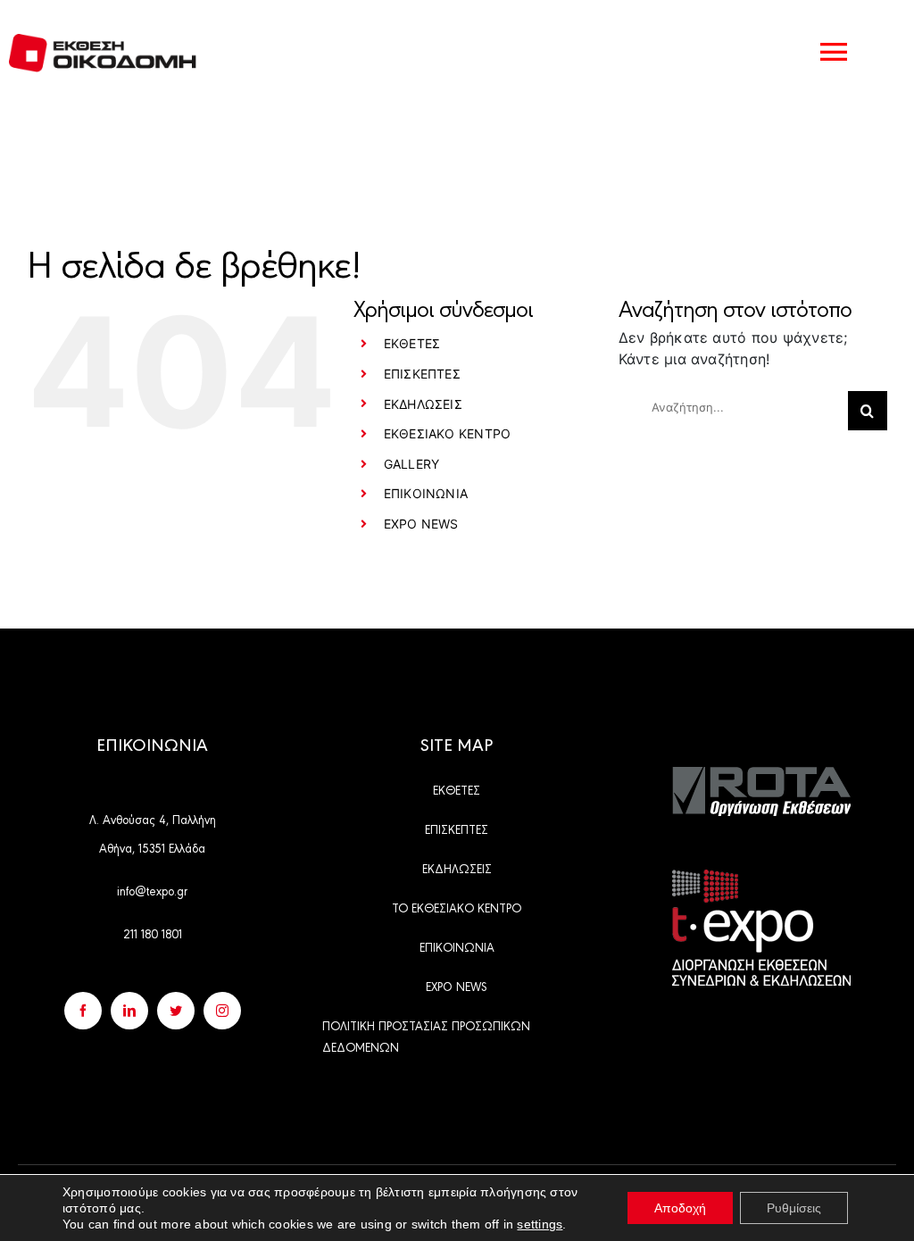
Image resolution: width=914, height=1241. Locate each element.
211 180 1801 (152, 933)
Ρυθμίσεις (794, 1208)
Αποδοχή (680, 1208)
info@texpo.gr (152, 890)
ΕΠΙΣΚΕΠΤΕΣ (422, 373)
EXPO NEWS (421, 523)
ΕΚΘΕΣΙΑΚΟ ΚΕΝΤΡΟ (447, 433)
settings (539, 1224)
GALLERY (412, 463)
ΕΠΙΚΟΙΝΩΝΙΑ (426, 493)
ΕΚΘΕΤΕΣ (412, 343)
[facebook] (83, 1010)
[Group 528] (761, 774)
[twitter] (176, 1010)
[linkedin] (129, 1010)
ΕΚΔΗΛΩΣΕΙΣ (423, 404)
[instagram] (222, 1010)
